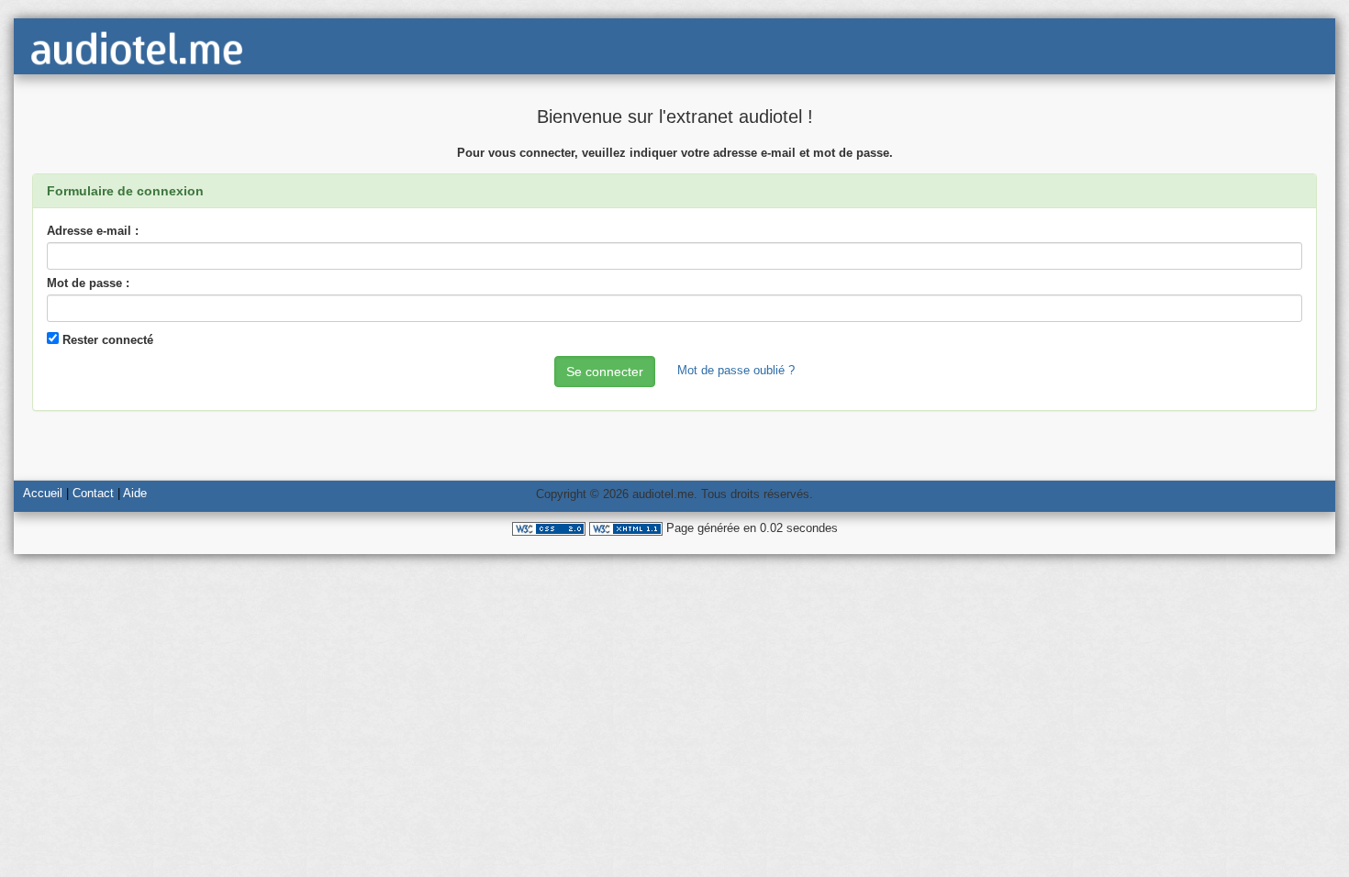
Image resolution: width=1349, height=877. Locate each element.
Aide (135, 493)
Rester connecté (106, 340)
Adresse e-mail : (93, 231)
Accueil (42, 493)
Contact (93, 493)
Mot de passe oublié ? (736, 370)
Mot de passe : (88, 283)
